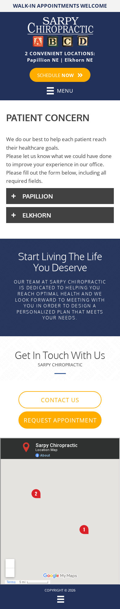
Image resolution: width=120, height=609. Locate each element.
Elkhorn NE (79, 60)
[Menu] (60, 599)
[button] (60, 196)
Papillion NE (43, 60)
